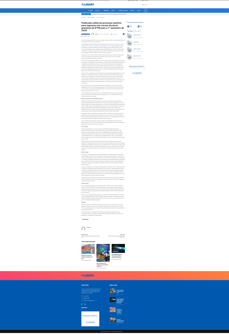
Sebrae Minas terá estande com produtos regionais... (87, 265)
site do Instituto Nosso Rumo (110, 56)
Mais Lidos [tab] (137, 31)
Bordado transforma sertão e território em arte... (117, 257)
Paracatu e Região (91, 17)
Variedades (106, 10)
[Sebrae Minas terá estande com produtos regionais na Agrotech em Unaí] (113, 290)
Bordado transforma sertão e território (119, 311)
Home (84, 17)
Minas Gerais (100, 251)
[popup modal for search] (146, 10)
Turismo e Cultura (123, 10)
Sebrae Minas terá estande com (120, 291)
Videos (113, 10)
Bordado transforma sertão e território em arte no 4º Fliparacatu (103, 14)
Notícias (97, 10)
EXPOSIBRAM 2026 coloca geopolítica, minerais (120, 301)
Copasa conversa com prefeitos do (120, 320)
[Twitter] (142, 0)
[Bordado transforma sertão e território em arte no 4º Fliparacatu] (113, 309)
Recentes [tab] (130, 31)
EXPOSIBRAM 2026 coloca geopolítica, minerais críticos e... (101, 256)
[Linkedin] (147, 0)
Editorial (132, 10)
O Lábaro (90, 10)
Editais (138, 10)
